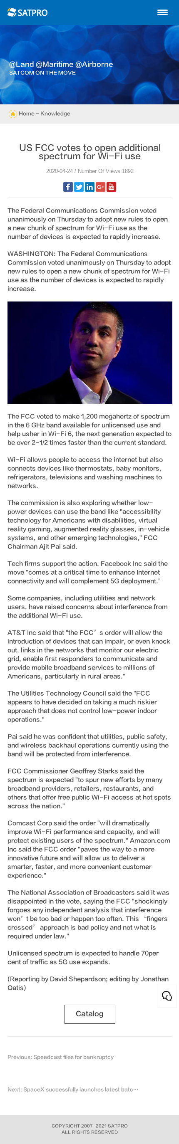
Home (27, 113)
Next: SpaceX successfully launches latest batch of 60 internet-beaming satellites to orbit (73, 1089)
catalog (90, 1014)
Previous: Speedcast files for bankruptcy (60, 1057)
